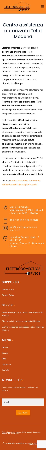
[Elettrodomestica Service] (16, 7)
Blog (4, 358)
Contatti (5, 370)
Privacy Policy (8, 295)
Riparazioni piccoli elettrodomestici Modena (21, 321)
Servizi (5, 353)
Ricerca (5, 347)
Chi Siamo (6, 364)
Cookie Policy (8, 289)
